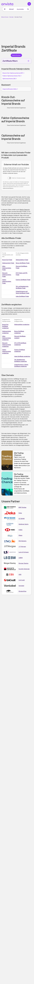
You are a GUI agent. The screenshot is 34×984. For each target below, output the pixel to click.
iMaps (20, 535)
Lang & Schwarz (24, 552)
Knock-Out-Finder (7, 260)
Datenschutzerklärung (8, 188)
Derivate (11, 17)
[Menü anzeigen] (4, 9)
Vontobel (21, 586)
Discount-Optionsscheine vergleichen (6, 344)
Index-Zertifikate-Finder (22, 296)
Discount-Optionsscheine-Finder (6, 274)
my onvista (20, 9)
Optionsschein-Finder (8, 263)
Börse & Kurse (4, 17)
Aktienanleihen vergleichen (21, 324)
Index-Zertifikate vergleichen (22, 356)
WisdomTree (22, 591)
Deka (20, 513)
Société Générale (24, 569)
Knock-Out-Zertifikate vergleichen (5, 326)
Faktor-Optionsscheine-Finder (6, 281)
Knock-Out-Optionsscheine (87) (13, 73)
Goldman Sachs (23, 524)
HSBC (20, 530)
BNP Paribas (22, 507)
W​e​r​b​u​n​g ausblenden (23, 30)
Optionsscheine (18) (9, 79)
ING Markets (22, 541)
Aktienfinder (5, 227)
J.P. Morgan (22, 546)
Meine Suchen (16, 55)
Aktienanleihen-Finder (22, 260)
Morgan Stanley (23, 563)
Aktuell (11, 9)
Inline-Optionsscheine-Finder (6, 268)
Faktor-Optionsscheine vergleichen (6, 351)
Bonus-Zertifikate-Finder (23, 263)
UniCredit (22, 580)
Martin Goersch (25, 210)
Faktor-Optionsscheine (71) (11, 76)
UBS (20, 574)
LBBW (21, 558)
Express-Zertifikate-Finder (23, 279)
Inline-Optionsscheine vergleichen (6, 338)
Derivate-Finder (18, 17)
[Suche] (28, 9)
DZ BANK (22, 518)
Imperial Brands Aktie (10, 89)
